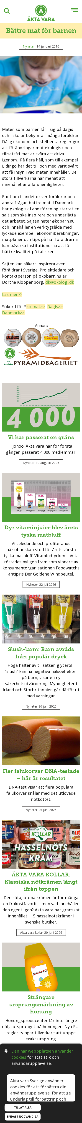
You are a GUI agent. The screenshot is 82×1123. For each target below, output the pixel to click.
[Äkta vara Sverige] (41, 14)
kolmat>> (35, 306)
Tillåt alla (22, 1107)
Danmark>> (13, 312)
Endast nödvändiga (22, 1116)
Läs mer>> (12, 294)
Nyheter (29, 46)
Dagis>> (55, 306)
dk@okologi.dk (59, 282)
